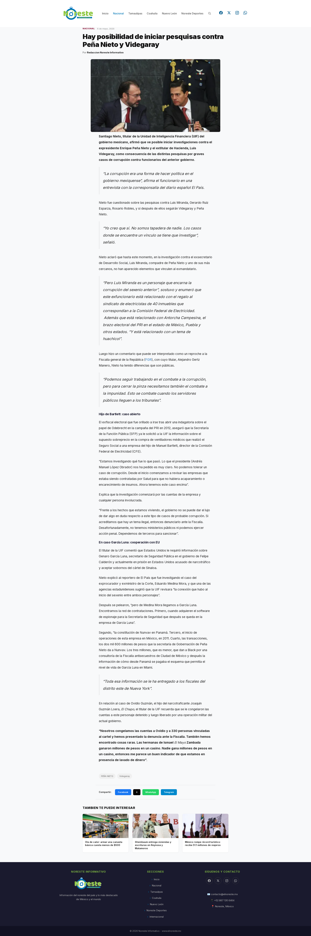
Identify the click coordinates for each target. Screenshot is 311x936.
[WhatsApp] (245, 13)
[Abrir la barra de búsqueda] (209, 13)
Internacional (157, 916)
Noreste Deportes (192, 13)
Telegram (169, 792)
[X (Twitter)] (229, 13)
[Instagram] (237, 13)
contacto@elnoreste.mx (224, 894)
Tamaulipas (135, 13)
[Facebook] (221, 13)
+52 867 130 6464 (224, 900)
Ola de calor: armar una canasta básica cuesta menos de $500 (103, 844)
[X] (218, 880)
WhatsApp (150, 792)
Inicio (105, 13)
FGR (148, 360)
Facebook (123, 792)
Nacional (118, 13)
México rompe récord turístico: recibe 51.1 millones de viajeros (203, 844)
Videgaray (124, 776)
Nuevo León (169, 13)
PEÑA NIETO (107, 776)
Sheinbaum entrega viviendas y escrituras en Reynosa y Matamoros (153, 845)
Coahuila (152, 13)
